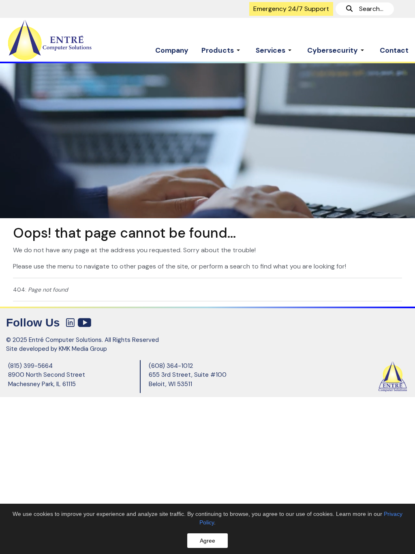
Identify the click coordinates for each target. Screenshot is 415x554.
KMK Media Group (83, 349)
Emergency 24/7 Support (291, 8)
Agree (207, 540)
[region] (207, 140)
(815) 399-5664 (30, 366)
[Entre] (51, 40)
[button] (222, 46)
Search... (368, 8)
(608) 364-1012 (171, 366)
